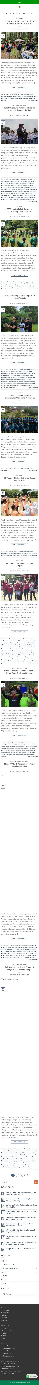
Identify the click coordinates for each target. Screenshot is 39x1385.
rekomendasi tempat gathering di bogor (16, 555)
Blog (11, 761)
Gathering (19, 18)
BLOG (3, 1283)
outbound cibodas (6, 746)
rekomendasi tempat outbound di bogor (12, 197)
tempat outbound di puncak (14, 288)
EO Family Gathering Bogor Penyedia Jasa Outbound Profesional (21, 1218)
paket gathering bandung (8, 98)
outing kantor (25, 185)
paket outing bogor (10, 1161)
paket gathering (12, 187)
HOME (3, 1261)
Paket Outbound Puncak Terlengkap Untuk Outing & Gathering (21, 1200)
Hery (27, 29)
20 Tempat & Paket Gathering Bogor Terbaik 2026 (21, 1237)
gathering (30, 94)
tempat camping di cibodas (13, 752)
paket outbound (29, 748)
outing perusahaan (15, 375)
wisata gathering (10, 387)
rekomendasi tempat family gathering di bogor (18, 379)
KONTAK (4, 1276)
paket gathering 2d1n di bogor (19, 1155)
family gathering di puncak (12, 371)
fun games (23, 371)
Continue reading (19, 87)
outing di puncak (10, 642)
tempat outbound (6, 754)
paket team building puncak (9, 191)
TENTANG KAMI (7, 1265)
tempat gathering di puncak (9, 657)
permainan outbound (7, 193)
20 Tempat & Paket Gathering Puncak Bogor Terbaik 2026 (21, 1206)
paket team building (21, 750)
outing (35, 96)
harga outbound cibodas (29, 744)
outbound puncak (6, 947)
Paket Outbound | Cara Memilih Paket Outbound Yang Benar (19, 1225)
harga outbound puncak (12, 183)
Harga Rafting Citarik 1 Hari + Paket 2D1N (21, 1249)
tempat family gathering (12, 385)
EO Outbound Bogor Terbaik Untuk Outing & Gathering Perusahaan (21, 1243)
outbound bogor (23, 183)
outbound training (11, 185)
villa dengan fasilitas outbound (9, 661)
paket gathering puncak (16, 286)
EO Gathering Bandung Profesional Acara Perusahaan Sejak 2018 (21, 1193)
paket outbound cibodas (8, 750)
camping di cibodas (6, 744)
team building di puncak (27, 199)
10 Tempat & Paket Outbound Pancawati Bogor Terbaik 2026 (20, 1231)
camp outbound (28, 179)
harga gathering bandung (20, 96)
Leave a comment (33, 100)
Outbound (23, 105)
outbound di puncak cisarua (21, 640)
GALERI (4, 1279)
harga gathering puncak (18, 284)
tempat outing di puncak (29, 659)
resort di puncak (29, 655)
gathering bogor (11, 181)
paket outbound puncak (18, 189)
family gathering (22, 94)
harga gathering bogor (17, 553)
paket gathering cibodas (18, 748)
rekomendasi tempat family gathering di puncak (14, 381)
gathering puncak (22, 181)
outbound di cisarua (7, 640)
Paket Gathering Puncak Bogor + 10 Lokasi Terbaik (21, 1212)
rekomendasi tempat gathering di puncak (23, 195)
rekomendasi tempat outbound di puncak (12, 655)
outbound (30, 96)
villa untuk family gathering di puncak (23, 957)
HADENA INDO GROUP (10, 1268)
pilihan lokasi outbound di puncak (10, 645)
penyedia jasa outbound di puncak (26, 191)
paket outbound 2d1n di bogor (19, 1159)
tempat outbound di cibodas (20, 754)
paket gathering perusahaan (26, 187)
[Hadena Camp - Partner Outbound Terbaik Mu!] (19, 7)
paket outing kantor (31, 189)
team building (20, 98)
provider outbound (19, 193)
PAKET (4, 1272)
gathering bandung (6, 96)
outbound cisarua (26, 373)
